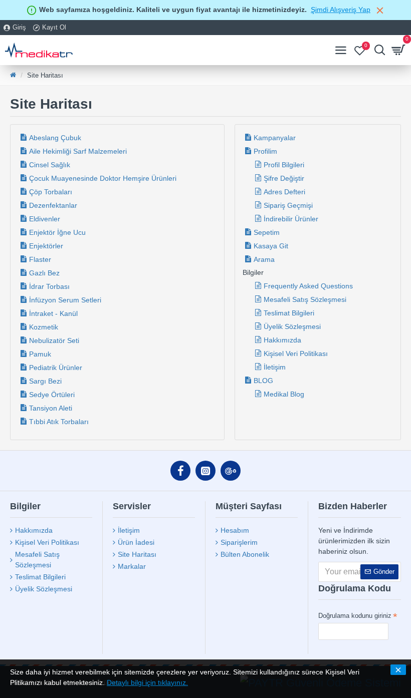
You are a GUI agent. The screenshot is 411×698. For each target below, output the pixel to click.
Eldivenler (44, 219)
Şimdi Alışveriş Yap (340, 10)
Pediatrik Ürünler (55, 368)
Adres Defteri (284, 192)
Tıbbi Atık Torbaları (59, 422)
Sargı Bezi (45, 381)
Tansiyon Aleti (50, 408)
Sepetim (267, 232)
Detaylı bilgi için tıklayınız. (147, 682)
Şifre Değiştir (284, 178)
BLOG (263, 381)
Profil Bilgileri (284, 165)
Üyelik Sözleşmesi (292, 326)
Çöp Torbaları (50, 192)
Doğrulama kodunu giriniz (354, 615)
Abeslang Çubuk (55, 138)
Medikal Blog (284, 394)
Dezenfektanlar (53, 205)
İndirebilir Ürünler (291, 219)
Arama (264, 259)
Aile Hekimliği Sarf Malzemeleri (78, 151)
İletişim (275, 367)
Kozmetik (43, 327)
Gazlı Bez (44, 273)
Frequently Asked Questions (308, 286)
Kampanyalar (275, 138)
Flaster (40, 259)
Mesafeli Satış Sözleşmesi (305, 299)
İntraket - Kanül (53, 313)
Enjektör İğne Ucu (57, 232)
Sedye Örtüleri (52, 395)
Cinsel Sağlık (49, 165)
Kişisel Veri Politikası (296, 354)
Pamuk (40, 354)
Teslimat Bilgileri (289, 313)
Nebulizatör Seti (54, 340)
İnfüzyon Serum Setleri (65, 300)
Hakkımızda (282, 340)
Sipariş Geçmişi (288, 205)
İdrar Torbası (49, 286)
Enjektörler (46, 246)
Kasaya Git (271, 246)
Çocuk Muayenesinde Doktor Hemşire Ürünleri (102, 178)
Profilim (265, 151)
